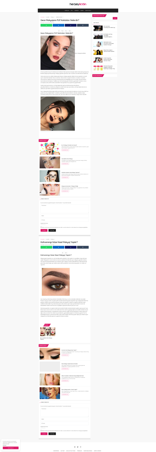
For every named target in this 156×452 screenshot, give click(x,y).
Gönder (44, 230)
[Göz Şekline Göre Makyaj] (50, 162)
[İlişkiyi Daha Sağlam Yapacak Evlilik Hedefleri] (98, 52)
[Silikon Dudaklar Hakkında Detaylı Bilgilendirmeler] (50, 381)
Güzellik (67, 10)
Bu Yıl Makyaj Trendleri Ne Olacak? (69, 145)
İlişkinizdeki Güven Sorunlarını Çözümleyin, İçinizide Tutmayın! (109, 43)
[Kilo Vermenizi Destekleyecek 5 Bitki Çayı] (98, 28)
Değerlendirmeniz (44, 223)
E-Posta (43, 220)
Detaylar (4, 445)
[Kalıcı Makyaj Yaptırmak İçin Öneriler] (50, 367)
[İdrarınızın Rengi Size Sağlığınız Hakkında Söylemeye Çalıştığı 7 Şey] (98, 68)
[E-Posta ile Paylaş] (83, 25)
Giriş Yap (52, 230)
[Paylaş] (71, 25)
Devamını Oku (65, 150)
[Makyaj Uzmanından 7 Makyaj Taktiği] (50, 190)
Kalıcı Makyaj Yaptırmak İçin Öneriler (70, 363)
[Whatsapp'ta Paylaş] (46, 25)
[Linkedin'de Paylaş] (58, 25)
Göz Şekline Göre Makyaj (67, 158)
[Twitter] (78, 449)
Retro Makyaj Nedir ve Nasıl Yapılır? (69, 391)
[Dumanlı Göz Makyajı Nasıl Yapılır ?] (50, 354)
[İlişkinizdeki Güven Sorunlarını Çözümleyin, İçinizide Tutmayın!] (98, 44)
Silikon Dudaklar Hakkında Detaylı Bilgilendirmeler (73, 377)
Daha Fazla (88, 10)
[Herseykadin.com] (78, 4)
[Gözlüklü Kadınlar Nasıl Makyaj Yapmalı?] (50, 176)
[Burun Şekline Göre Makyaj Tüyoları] (47, 331)
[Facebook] (80, 449)
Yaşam (81, 10)
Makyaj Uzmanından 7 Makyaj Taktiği (70, 186)
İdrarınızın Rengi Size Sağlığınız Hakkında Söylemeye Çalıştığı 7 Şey (109, 67)
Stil (72, 10)
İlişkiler (76, 10)
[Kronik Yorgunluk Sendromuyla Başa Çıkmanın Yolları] (98, 60)
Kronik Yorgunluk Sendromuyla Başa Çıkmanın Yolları (108, 59)
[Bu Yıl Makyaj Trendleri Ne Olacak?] (50, 149)
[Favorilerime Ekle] (59, 31)
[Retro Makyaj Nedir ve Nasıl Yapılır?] (50, 395)
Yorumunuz (43, 205)
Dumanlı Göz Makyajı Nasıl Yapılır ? (69, 350)
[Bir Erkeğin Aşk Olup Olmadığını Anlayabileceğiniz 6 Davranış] (98, 36)
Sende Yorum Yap (45, 198)
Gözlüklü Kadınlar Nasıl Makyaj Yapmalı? (71, 172)
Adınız (42, 215)
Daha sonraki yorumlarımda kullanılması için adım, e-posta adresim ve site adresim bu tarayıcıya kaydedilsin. (65, 227)
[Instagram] (75, 449)
